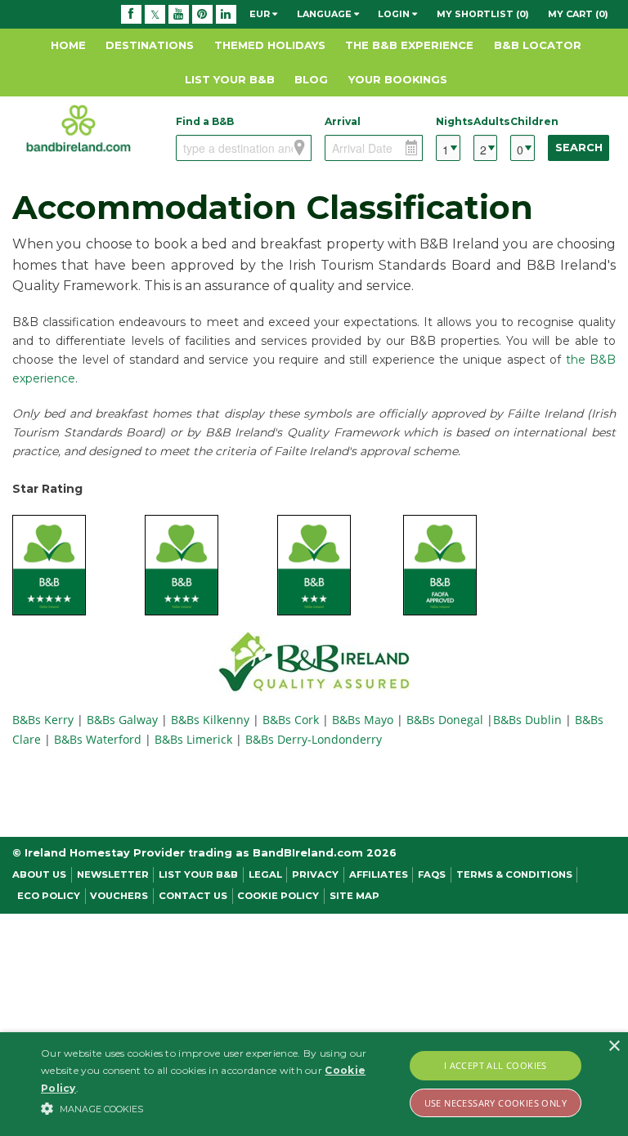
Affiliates (378, 874)
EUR (260, 14)
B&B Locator (537, 44)
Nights (448, 121)
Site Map (354, 895)
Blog (311, 79)
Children (522, 121)
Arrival (343, 121)
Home (68, 44)
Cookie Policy (278, 895)
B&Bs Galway (124, 719)
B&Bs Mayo (362, 719)
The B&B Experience (409, 44)
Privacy (315, 874)
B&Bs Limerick (193, 739)
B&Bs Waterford (97, 739)
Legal (265, 874)
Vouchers (119, 895)
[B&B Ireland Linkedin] (226, 14)
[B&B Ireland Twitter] (155, 14)
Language (325, 14)
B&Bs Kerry (44, 719)
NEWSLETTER (113, 874)
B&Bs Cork (290, 719)
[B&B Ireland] (78, 127)
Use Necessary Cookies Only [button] (495, 1103)
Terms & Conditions (514, 874)
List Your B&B (230, 79)
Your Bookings (397, 79)
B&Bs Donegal (444, 719)
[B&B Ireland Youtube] (179, 14)
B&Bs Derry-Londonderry (313, 739)
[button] (218, 1108)
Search (579, 147)
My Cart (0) (578, 14)
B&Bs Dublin (527, 719)
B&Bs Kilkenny (210, 719)
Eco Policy (48, 895)
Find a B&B (205, 121)
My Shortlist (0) (483, 14)
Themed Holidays (269, 44)
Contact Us (193, 895)
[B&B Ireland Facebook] (131, 14)
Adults (485, 121)
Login (395, 14)
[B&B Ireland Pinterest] (202, 14)
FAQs (432, 874)
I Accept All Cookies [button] (495, 1065)
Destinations (149, 44)
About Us (39, 874)
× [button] (614, 1046)
